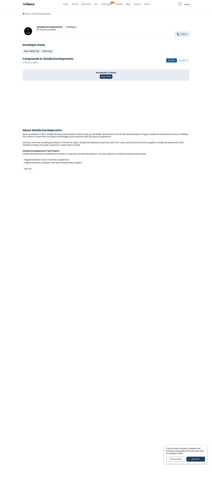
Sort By (182, 60)
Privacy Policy (176, 459)
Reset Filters (106, 76)
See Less (28, 169)
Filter (173, 60)
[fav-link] (180, 4)
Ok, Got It (196, 459)
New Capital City (31, 51)
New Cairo (47, 51)
